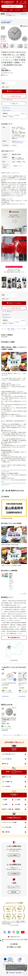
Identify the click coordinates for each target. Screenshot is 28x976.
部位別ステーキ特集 (6, 809)
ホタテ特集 (17, 804)
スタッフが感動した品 (7, 781)
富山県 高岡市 (5, 730)
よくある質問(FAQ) (14, 873)
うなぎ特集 (4, 799)
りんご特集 (4, 804)
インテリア (12, 330)
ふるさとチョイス (15, 936)
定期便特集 (17, 809)
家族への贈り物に (6, 831)
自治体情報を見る (15, 637)
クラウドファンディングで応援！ (9, 822)
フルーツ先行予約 (6, 786)
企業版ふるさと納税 (15, 947)
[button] (25, 6)
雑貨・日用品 (11, 328)
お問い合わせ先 (7, 110)
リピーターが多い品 (6, 758)
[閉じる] (25, 966)
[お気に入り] (25, 973)
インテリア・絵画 (20, 328)
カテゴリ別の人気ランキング (8, 754)
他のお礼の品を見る (18, 142)
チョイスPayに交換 (6, 827)
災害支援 (15, 944)
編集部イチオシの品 (6, 776)
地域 (11, 10)
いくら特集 (17, 799)
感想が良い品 (5, 763)
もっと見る (23, 593)
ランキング (17, 10)
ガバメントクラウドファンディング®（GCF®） (14, 940)
